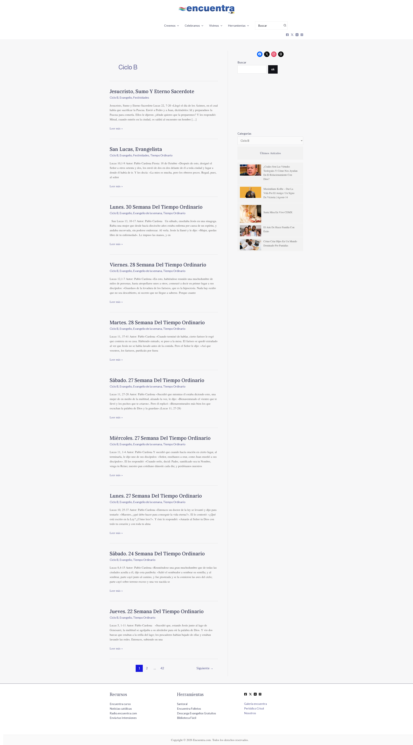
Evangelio (126, 97)
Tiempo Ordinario (161, 155)
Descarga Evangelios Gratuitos (196, 713)
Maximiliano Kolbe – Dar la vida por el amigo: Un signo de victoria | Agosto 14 (278, 193)
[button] (177, 25)
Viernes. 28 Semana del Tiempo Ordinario (158, 265)
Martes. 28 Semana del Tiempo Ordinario (157, 322)
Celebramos (192, 25)
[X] (292, 34)
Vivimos (214, 25)
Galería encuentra (255, 703)
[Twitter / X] (250, 694)
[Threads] (297, 34)
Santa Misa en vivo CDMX (277, 212)
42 (162, 668)
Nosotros (250, 713)
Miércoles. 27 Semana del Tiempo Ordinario (160, 438)
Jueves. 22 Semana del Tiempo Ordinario (157, 611)
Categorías (244, 133)
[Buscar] (285, 25)
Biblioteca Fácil (186, 717)
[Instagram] (301, 34)
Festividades (141, 97)
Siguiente (204, 668)
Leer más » (116, 128)
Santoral (182, 704)
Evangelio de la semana (147, 213)
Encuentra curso (120, 704)
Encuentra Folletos (189, 708)
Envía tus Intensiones (123, 717)
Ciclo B (114, 97)
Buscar (241, 62)
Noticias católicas (121, 708)
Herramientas (237, 25)
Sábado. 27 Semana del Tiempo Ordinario (157, 380)
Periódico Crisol (254, 708)
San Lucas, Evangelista (136, 149)
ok (273, 69)
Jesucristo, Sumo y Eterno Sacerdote (152, 91)
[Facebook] (287, 34)
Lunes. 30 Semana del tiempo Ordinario (156, 207)
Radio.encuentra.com (123, 713)
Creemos (170, 25)
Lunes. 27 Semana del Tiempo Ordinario (156, 496)
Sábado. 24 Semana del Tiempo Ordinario (157, 554)
